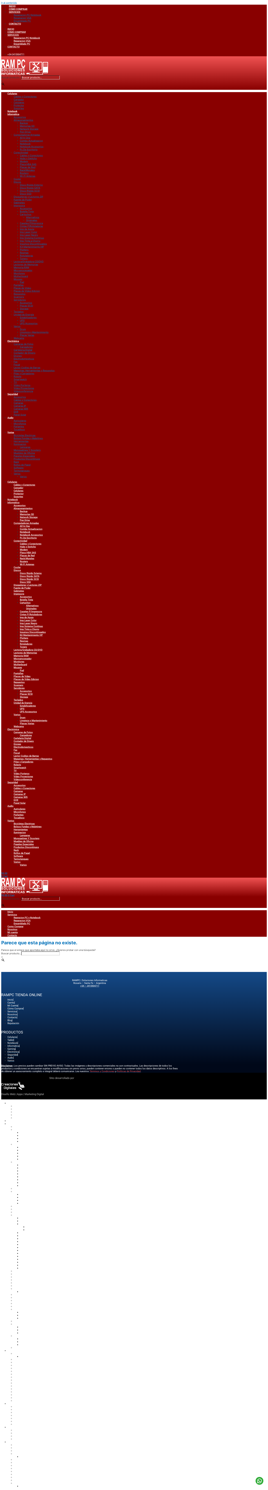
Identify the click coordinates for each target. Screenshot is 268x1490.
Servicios (12, 914)
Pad (22, 282)
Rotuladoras (26, 255)
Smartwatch (20, 379)
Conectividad (21, 152)
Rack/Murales (27, 170)
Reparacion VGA (22, 17)
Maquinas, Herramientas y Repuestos (34, 370)
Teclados (19, 311)
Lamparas (25, 447)
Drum (23, 329)
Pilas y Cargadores (24, 373)
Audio (10, 417)
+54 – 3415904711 (89, 985)
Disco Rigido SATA (30, 187)
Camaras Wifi (21, 408)
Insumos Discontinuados (33, 243)
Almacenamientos (23, 120)
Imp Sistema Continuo (32, 237)
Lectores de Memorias (26, 264)
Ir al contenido (9, 2)
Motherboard (21, 276)
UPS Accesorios (29, 323)
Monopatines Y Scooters (27, 450)
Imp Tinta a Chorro (30, 240)
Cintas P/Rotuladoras (31, 226)
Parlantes (19, 426)
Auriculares (20, 420)
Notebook (12, 111)
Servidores (20, 299)
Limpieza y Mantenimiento (34, 332)
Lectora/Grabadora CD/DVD (29, 261)
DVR (16, 411)
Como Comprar (15, 926)
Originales (31, 220)
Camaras (18, 402)
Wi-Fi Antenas (27, 176)
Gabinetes (19, 202)
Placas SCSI (26, 305)
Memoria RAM (21, 267)
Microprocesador (23, 270)
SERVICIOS (14, 12)
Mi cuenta (12, 932)
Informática (13, 114)
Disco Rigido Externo (31, 184)
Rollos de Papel (22, 464)
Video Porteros (22, 385)
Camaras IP (20, 405)
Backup (24, 123)
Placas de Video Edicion (27, 291)
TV (15, 382)
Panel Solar (20, 414)
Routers (24, 173)
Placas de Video (22, 288)
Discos (17, 181)
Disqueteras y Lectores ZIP (28, 196)
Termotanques (22, 470)
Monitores (19, 273)
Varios (17, 326)
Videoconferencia (23, 391)
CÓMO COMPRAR (18, 9)
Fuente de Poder (23, 199)
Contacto (12, 935)
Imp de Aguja (27, 229)
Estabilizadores (28, 317)
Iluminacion (20, 444)
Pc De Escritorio (29, 149)
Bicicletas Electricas (25, 435)
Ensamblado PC (22, 20)
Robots (17, 376)
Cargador (19, 99)
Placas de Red (27, 167)
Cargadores (26, 346)
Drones (18, 355)
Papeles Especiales (24, 455)
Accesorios (20, 117)
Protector (19, 105)
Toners (24, 258)
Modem (24, 161)
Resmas (24, 252)
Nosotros (12, 929)
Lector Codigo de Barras (27, 367)
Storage (24, 308)
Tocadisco (19, 429)
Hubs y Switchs (28, 158)
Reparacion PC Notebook (27, 14)
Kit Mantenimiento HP (32, 246)
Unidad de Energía (24, 314)
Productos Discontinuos (27, 458)
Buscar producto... (11, 77)
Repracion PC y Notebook (27, 917)
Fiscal (17, 364)
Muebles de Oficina (24, 453)
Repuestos (19, 293)
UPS (22, 320)
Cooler (17, 179)
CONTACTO (15, 23)
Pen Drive (25, 131)
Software (19, 467)
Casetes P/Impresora (31, 223)
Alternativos (32, 217)
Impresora (19, 205)
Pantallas (19, 285)
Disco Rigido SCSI (30, 190)
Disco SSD (25, 193)
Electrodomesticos (24, 358)
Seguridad (12, 394)
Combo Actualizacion (31, 140)
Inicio (10, 911)
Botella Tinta (27, 211)
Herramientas (21, 441)
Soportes (19, 108)
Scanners (19, 296)
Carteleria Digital (23, 349)
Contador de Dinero (24, 352)
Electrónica (13, 341)
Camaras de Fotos (23, 344)
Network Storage (29, 128)
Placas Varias (27, 335)
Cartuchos (25, 214)
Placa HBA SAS (28, 164)
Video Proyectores (24, 388)
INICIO (12, 6)
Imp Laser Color (28, 232)
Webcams (19, 338)
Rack (16, 461)
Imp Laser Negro (29, 235)
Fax (16, 361)
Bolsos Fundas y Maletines (28, 438)
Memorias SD (27, 126)
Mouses (18, 279)
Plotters (24, 249)
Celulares (12, 93)
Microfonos (20, 423)
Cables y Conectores (25, 96)
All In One (25, 137)
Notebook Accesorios (31, 146)
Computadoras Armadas (27, 134)
